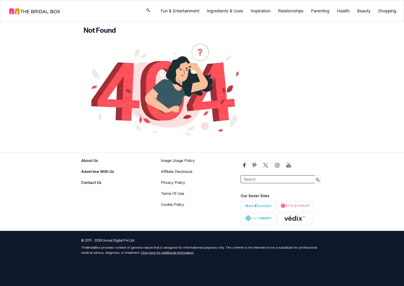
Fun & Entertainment (180, 10)
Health (343, 10)
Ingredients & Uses (225, 10)
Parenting (320, 10)
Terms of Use (172, 193)
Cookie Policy (172, 204)
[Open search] (148, 11)
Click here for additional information (167, 252)
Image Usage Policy (178, 160)
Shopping (387, 10)
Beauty (364, 10)
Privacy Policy (173, 182)
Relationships (290, 10)
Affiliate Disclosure (176, 171)
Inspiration (261, 10)
